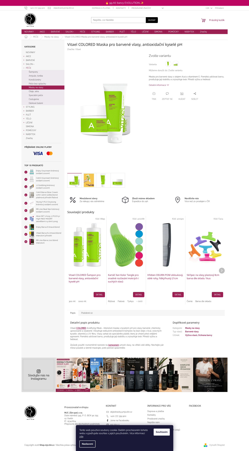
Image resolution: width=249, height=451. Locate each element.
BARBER (30, 111)
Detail (99, 294)
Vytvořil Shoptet (217, 445)
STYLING (30, 107)
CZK (208, 8)
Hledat (152, 20)
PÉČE (28, 68)
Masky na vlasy (36, 87)
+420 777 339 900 (118, 416)
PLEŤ (28, 115)
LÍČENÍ (29, 122)
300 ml (72, 301)
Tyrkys (130, 301)
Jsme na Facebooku (119, 420)
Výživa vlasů (191, 335)
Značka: (74, 49)
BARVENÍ (30, 60)
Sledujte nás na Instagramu (38, 377)
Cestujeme (34, 99)
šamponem (113, 345)
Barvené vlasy (192, 331)
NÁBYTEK (30, 134)
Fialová (121, 301)
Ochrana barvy (205, 335)
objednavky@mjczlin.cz (121, 412)
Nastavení (87, 444)
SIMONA (30, 126)
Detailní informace (157, 85)
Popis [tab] (72, 313)
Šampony (33, 72)
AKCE (28, 56)
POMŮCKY (31, 130)
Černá (189, 301)
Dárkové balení (36, 103)
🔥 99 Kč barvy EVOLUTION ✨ (124, 2)
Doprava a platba (101, 8)
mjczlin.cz (114, 425)
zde (81, 436)
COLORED (81, 328)
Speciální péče (36, 95)
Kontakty (121, 8)
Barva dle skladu (203, 301)
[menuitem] (29, 31)
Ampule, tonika (36, 76)
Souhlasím (162, 432)
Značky (29, 138)
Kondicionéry (35, 80)
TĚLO (28, 119)
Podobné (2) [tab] (87, 313)
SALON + (30, 64)
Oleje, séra (34, 91)
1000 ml (82, 301)
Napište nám (153, 422)
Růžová (111, 301)
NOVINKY (30, 52)
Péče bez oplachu (37, 83)
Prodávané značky (141, 8)
